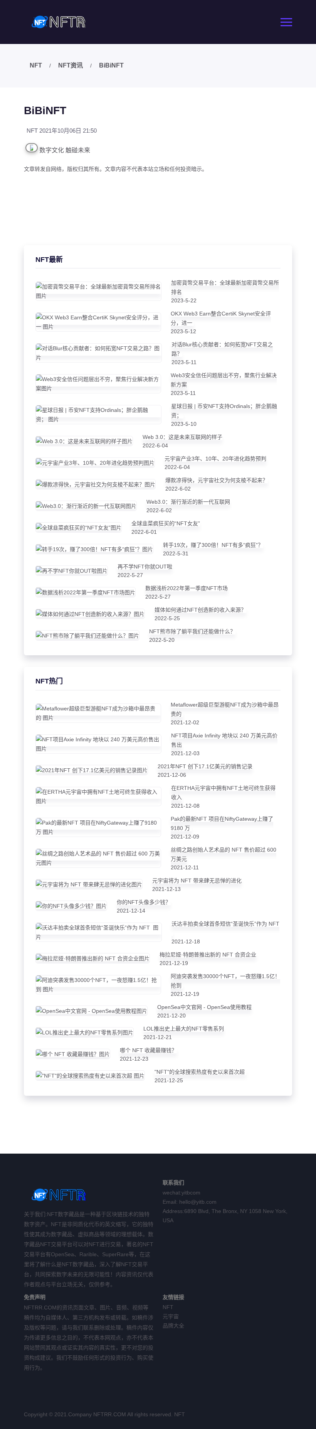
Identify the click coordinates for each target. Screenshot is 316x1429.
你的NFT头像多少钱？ (144, 902)
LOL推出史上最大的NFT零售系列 (183, 1029)
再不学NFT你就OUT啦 (145, 567)
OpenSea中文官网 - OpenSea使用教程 (204, 1007)
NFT (36, 65)
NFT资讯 (70, 65)
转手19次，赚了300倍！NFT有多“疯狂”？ (213, 545)
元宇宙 (171, 1316)
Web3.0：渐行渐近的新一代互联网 (188, 502)
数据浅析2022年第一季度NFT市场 (186, 588)
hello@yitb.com (198, 1202)
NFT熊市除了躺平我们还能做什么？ (192, 631)
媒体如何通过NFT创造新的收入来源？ (200, 610)
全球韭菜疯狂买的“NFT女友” (165, 523)
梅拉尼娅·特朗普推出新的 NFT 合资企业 (208, 955)
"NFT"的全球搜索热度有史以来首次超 (200, 1072)
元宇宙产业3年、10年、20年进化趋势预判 (215, 459)
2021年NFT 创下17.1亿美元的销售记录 (205, 766)
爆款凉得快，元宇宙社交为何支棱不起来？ (216, 480)
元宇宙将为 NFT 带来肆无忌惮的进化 (197, 880)
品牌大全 (173, 1326)
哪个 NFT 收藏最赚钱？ (148, 1050)
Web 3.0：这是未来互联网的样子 (182, 437)
